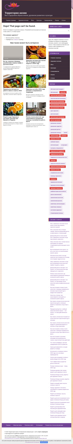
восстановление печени (57, 107)
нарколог (53, 160)
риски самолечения (56, 194)
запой (65, 132)
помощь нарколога (56, 176)
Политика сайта (29, 425)
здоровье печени (55, 138)
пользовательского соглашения (12, 438)
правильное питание (56, 182)
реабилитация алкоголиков (58, 191)
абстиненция (54, 92)
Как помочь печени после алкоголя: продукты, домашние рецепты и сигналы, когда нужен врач (60, 324)
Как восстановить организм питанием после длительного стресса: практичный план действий (60, 338)
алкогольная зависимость (58, 95)
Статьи (63, 20)
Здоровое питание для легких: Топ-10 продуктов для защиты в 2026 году (36, 62)
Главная (8, 425)
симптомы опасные (56, 207)
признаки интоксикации (57, 185)
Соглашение (39, 425)
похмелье (53, 179)
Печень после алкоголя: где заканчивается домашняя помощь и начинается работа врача (35, 119)
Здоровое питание (23, 20)
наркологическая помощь (58, 166)
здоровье (63, 135)
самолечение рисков (56, 200)
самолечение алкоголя (57, 197)
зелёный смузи (55, 141)
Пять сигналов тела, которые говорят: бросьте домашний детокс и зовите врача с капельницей (59, 231)
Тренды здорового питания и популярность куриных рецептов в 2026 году (59, 389)
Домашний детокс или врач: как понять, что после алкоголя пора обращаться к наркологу (59, 269)
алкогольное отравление (57, 101)
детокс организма (55, 120)
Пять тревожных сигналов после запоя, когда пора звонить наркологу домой (59, 225)
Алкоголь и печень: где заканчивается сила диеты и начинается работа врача (58, 297)
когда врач (64, 145)
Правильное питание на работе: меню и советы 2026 (12, 89)
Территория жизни (16, 13)
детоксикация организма (57, 117)
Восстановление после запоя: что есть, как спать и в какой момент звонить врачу (59, 251)
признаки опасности (56, 188)
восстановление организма (58, 104)
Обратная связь (17, 425)
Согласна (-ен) (44, 442)
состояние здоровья (56, 210)
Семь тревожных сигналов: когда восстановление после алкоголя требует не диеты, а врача (59, 263)
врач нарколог (55, 110)
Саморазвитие (48, 20)
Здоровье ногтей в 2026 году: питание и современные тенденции (35, 90)
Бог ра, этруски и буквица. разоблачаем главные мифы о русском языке (13, 63)
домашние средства (56, 126)
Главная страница (11, 20)
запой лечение (55, 135)
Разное (57, 20)
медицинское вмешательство (59, 157)
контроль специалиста (57, 148)
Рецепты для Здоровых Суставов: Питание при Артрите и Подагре (11, 118)
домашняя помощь (56, 132)
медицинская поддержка (57, 151)
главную (16, 39)
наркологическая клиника (58, 163)
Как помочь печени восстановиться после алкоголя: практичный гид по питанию (60, 318)
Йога (32, 20)
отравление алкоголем (57, 172)
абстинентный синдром (57, 89)
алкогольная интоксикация (58, 98)
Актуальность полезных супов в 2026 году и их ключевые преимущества (58, 353)
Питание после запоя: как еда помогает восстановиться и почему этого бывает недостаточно (59, 257)
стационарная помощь (57, 213)
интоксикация (54, 145)
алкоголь (62, 92)
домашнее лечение (56, 123)
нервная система (55, 169)
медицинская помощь (57, 154)
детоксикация (54, 114)
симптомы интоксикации (58, 203)
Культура (39, 20)
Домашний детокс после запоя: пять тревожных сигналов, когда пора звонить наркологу (59, 237)
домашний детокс (55, 129)
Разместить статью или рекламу (54, 425)
